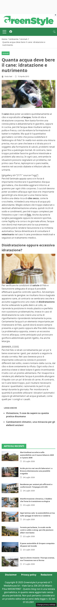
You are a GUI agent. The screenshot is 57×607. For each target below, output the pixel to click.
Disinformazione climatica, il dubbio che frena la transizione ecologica (36, 500)
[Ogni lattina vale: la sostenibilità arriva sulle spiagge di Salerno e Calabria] (10, 517)
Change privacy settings (46, 604)
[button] (54, 31)
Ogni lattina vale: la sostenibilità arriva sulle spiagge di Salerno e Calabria (37, 514)
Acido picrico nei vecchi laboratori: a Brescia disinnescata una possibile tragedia (36, 471)
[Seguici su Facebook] (10, 31)
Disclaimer (11, 574)
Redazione (46, 574)
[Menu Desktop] (4, 32)
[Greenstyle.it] (28, 20)
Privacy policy (28, 574)
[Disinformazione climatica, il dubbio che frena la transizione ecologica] (10, 502)
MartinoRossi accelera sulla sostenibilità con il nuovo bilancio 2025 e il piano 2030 (37, 455)
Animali (5, 53)
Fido (29, 214)
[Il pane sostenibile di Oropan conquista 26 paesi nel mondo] (10, 547)
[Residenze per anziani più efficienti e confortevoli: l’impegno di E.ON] (10, 488)
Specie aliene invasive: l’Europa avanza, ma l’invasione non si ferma (37, 559)
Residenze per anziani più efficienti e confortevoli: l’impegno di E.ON (36, 485)
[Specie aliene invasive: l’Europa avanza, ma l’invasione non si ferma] (10, 561)
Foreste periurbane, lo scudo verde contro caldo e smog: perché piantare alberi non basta (36, 530)
